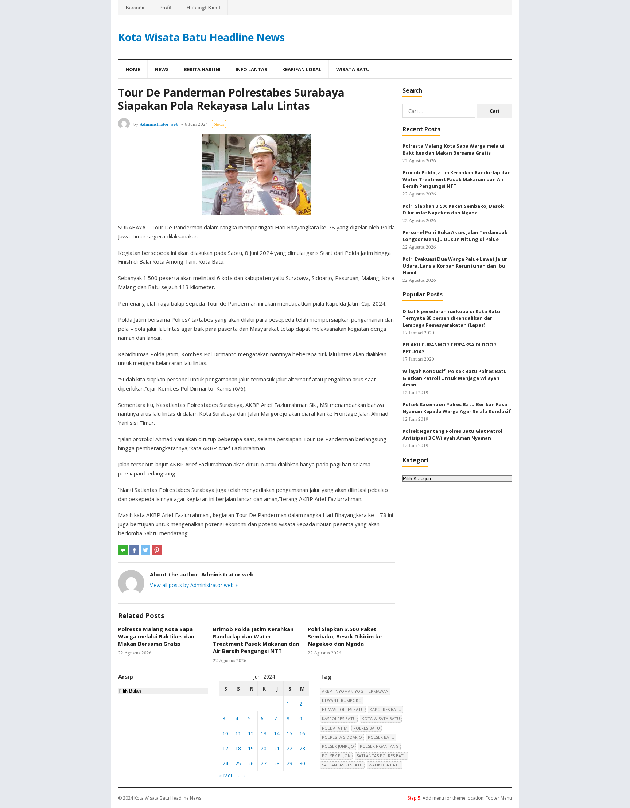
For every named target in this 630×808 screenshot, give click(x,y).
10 (225, 733)
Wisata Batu (353, 69)
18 (238, 748)
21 (277, 748)
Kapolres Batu (385, 709)
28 (277, 763)
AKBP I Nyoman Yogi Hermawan (355, 691)
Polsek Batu (381, 737)
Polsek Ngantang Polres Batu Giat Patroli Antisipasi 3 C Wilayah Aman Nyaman (453, 434)
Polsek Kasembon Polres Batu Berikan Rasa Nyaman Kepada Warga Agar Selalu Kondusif (456, 408)
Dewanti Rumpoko (342, 700)
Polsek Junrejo (338, 746)
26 (251, 763)
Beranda (134, 7)
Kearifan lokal (301, 69)
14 (277, 733)
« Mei (225, 775)
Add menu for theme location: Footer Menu (460, 798)
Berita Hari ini (202, 69)
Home (132, 69)
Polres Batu (366, 728)
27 (264, 763)
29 (289, 763)
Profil (165, 7)
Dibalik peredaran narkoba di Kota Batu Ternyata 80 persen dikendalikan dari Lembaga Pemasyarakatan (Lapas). (451, 318)
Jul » (241, 775)
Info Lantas (251, 69)
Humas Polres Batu (343, 709)
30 (302, 763)
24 (225, 763)
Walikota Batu (385, 765)
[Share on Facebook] (134, 550)
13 (264, 733)
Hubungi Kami (203, 7)
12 (251, 733)
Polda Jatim (334, 728)
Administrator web (159, 123)
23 (302, 748)
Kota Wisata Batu (381, 718)
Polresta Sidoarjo (342, 737)
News (162, 69)
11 (238, 733)
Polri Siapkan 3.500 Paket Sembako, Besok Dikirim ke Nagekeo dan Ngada (345, 636)
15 (289, 733)
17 (225, 748)
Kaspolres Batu (339, 718)
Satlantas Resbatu (342, 765)
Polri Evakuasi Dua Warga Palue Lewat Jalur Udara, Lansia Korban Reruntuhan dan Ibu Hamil (454, 266)
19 (251, 748)
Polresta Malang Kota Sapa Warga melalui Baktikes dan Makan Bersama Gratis (156, 636)
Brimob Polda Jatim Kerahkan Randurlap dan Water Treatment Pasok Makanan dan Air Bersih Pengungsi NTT (256, 640)
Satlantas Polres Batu (382, 755)
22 (289, 748)
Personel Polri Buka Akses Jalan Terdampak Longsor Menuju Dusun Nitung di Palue (455, 235)
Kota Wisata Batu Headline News (201, 37)
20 (264, 748)
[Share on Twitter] (145, 550)
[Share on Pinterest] (157, 550)
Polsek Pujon (336, 755)
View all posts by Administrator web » (194, 585)
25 (238, 763)
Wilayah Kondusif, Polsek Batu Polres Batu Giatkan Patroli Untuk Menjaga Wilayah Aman (454, 378)
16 (302, 733)
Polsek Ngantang (379, 746)
